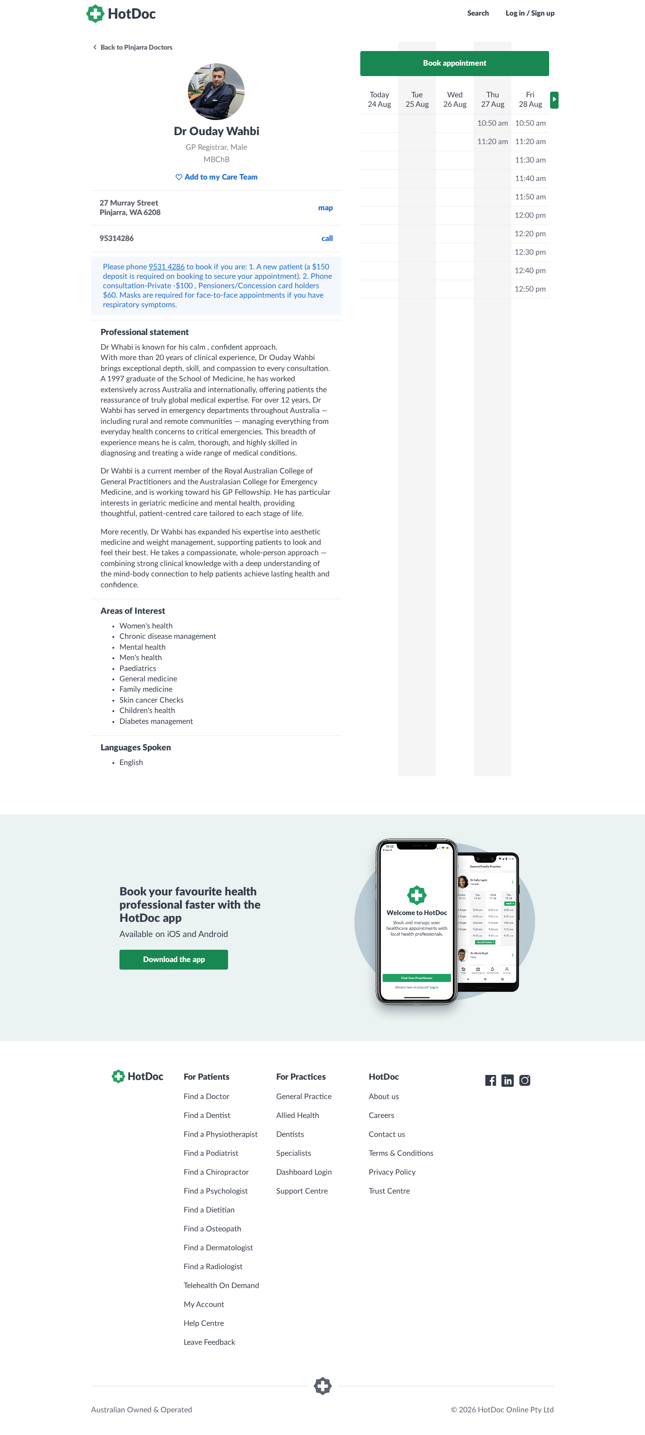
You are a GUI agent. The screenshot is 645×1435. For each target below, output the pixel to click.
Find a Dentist (207, 1115)
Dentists (290, 1134)
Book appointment (454, 63)
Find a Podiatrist (211, 1153)
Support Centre (302, 1191)
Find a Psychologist (216, 1191)
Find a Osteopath (212, 1229)
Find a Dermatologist (218, 1248)
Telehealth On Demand (221, 1285)
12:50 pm (530, 289)
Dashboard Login (304, 1172)
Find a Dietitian (209, 1210)
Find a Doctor (206, 1096)
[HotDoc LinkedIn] (507, 1080)
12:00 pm (530, 215)
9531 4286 (167, 267)
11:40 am (530, 178)
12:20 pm (530, 234)
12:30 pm (530, 252)
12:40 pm (530, 271)
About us (384, 1096)
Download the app (174, 959)
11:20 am (492, 142)
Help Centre (204, 1323)
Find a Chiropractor (216, 1172)
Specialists (293, 1153)
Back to (135, 47)
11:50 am (530, 197)
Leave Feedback (209, 1342)
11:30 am (530, 160)
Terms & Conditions (401, 1153)
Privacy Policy (392, 1172)
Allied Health (297, 1115)
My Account (204, 1304)
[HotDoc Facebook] (490, 1080)
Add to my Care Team (221, 177)
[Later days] (554, 100)
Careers (381, 1115)
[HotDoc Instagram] (524, 1080)
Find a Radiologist (213, 1267)
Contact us (387, 1134)
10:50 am (492, 123)
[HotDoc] (121, 13)
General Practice (303, 1096)
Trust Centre (389, 1191)
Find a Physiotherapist (221, 1134)
